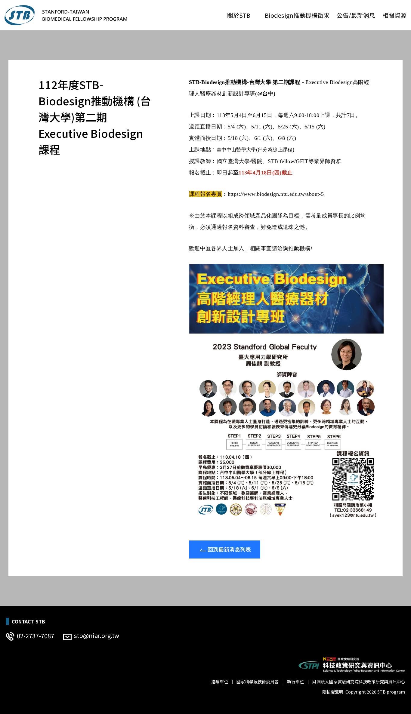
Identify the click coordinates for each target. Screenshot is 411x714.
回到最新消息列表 (229, 549)
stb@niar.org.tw (96, 635)
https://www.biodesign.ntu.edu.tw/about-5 (276, 194)
